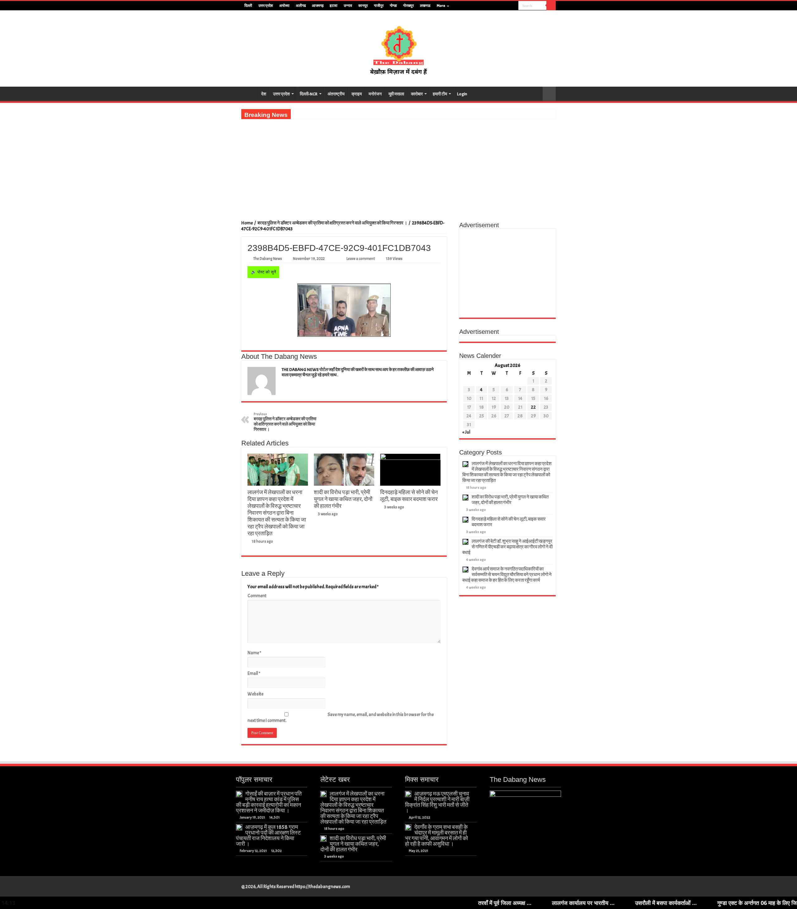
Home (247, 223)
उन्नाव (348, 5)
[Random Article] (549, 94)
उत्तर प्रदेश (265, 5)
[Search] (551, 5)
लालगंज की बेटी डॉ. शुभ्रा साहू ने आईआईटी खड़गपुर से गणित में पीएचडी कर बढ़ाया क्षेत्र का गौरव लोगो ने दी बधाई (507, 547)
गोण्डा (393, 5)
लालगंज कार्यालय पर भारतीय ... (536, 903)
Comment (257, 596)
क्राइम (356, 94)
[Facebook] (496, 6)
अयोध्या (284, 5)
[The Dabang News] (398, 48)
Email (254, 673)
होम (249, 93)
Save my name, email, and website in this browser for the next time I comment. (341, 718)
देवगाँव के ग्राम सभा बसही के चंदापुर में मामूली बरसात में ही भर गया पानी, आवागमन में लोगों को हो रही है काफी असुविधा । (436, 835)
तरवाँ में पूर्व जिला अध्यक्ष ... (457, 903)
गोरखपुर (408, 5)
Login (462, 94)
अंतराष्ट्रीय (336, 94)
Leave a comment (361, 258)
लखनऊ (425, 5)
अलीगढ (301, 5)
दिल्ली (248, 5)
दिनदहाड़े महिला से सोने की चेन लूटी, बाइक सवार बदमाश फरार (409, 496)
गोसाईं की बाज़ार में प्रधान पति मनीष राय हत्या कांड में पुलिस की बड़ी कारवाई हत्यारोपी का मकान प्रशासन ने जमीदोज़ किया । (269, 802)
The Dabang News (267, 258)
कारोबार (417, 94)
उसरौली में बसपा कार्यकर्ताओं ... (618, 903)
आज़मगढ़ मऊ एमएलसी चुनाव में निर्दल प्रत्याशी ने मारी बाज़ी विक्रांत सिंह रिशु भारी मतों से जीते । (437, 802)
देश (263, 94)
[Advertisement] (398, 165)
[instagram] (514, 6)
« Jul (466, 432)
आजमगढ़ (317, 5)
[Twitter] (502, 6)
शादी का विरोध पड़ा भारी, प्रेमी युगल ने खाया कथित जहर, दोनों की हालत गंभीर (343, 499)
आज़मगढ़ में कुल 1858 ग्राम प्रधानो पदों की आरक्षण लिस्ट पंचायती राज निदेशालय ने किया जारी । (268, 835)
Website (255, 694)
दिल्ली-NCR (309, 94)
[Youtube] (508, 6)
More (441, 5)
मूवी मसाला (396, 94)
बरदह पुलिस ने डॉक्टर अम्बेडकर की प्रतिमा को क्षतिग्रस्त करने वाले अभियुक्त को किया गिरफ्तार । (332, 223)
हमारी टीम (440, 94)
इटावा (333, 5)
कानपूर (363, 5)
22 (533, 407)
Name (254, 653)
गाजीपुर (379, 5)
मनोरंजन (375, 94)
